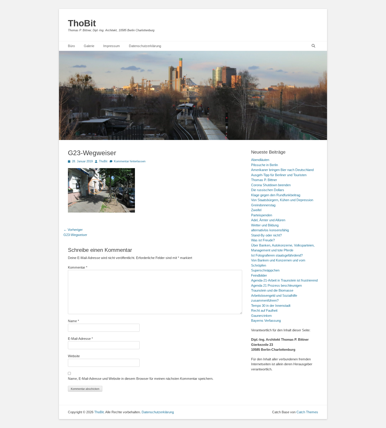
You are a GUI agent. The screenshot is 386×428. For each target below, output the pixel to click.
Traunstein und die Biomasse (272, 290)
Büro (71, 46)
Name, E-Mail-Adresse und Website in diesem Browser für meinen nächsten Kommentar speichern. (140, 378)
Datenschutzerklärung (145, 46)
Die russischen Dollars (267, 190)
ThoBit (82, 23)
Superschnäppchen (265, 270)
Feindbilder (259, 275)
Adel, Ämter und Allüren (268, 220)
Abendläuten (260, 160)
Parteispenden (261, 215)
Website (74, 356)
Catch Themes (307, 412)
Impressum (111, 46)
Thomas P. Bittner (264, 180)
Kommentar (77, 267)
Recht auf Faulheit (264, 310)
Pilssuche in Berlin (264, 165)
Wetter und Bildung (265, 225)
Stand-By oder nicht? (266, 235)
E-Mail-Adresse (80, 338)
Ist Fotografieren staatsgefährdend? (277, 255)
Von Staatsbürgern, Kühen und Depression (282, 200)
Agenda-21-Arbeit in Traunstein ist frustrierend (284, 280)
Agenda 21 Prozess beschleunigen (276, 285)
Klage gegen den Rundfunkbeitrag (275, 195)
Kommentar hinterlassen (129, 161)
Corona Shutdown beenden (271, 185)
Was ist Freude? (263, 240)
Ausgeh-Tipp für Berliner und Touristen (278, 175)
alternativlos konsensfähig (270, 230)
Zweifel (256, 210)
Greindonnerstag (263, 205)
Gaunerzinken (261, 315)
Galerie (89, 46)
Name (73, 321)
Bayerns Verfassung (266, 320)
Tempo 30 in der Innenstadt (270, 305)
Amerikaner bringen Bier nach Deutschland (282, 170)
